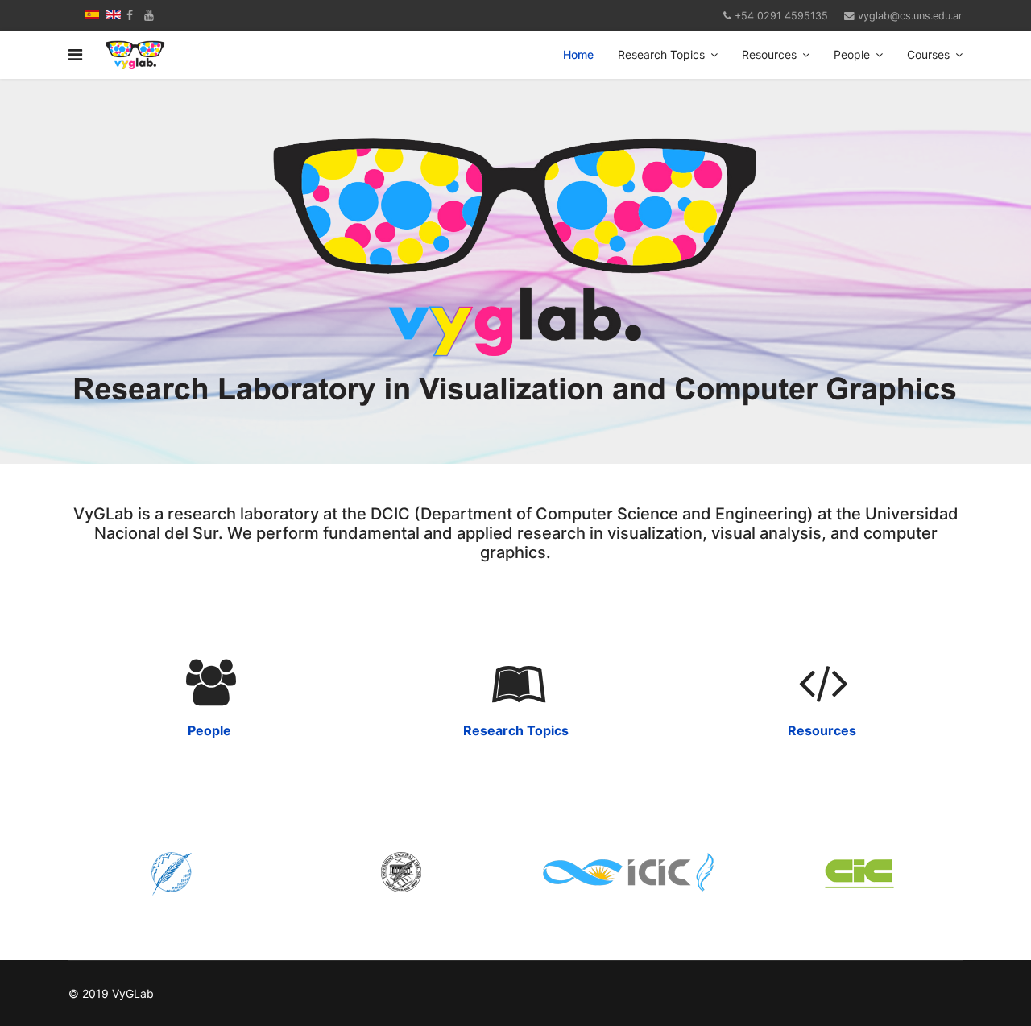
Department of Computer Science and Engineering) (619, 513)
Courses (928, 54)
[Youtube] (149, 15)
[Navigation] (75, 55)
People (852, 54)
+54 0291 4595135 (781, 16)
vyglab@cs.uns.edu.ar (910, 16)
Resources (769, 54)
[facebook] (129, 15)
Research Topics (661, 54)
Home (578, 54)
